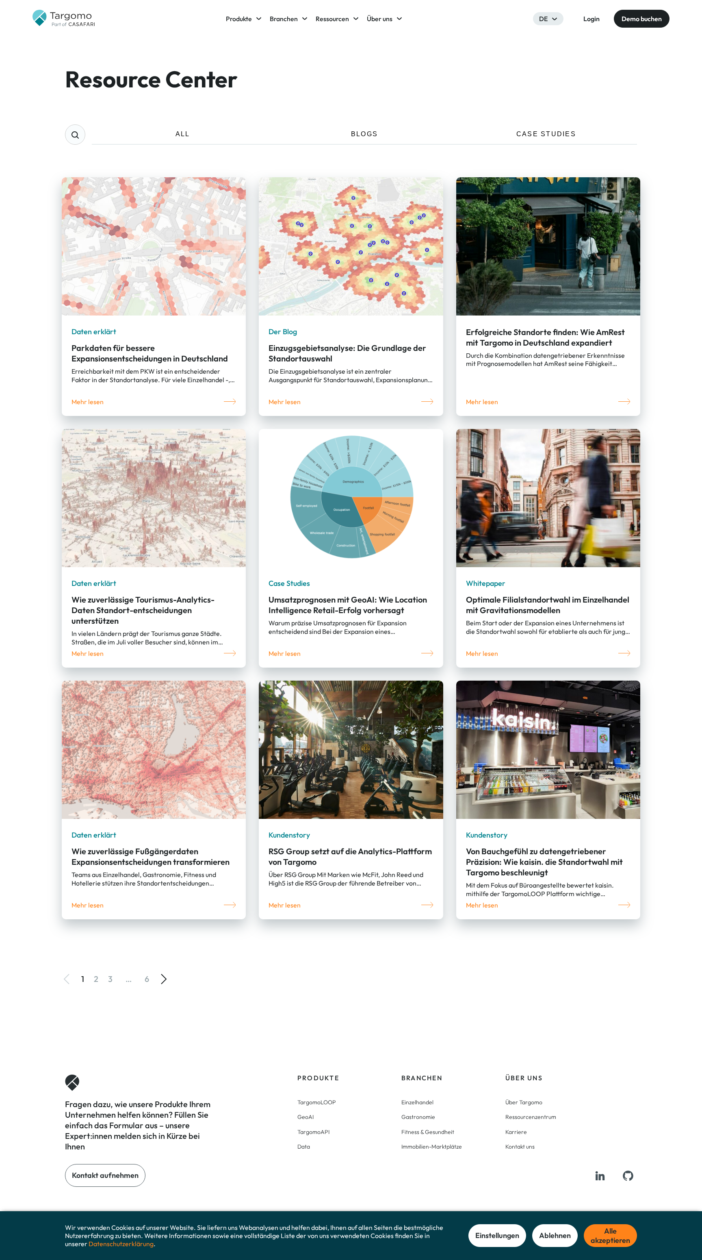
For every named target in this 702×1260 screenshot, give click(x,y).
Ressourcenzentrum (530, 1117)
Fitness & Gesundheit (427, 1132)
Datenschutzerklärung (121, 1244)
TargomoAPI (313, 1132)
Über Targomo (523, 1102)
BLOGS (364, 134)
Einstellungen (497, 1235)
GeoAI (305, 1117)
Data (303, 1146)
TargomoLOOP (316, 1102)
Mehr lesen (88, 402)
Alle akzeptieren (610, 1235)
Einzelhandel (417, 1102)
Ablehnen (555, 1235)
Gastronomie (418, 1117)
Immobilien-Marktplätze (431, 1146)
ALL (183, 134)
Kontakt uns (520, 1146)
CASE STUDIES (546, 134)
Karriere (516, 1132)
